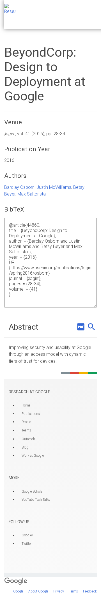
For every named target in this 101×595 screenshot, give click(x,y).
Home (26, 405)
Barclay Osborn (19, 187)
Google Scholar (32, 491)
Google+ (28, 535)
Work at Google (33, 456)
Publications (31, 414)
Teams (26, 430)
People (26, 422)
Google (18, 591)
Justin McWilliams (53, 187)
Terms (73, 591)
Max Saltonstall (32, 194)
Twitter (27, 544)
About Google (38, 591)
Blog (25, 447)
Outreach (28, 439)
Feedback (90, 591)
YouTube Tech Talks (36, 500)
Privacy (58, 591)
